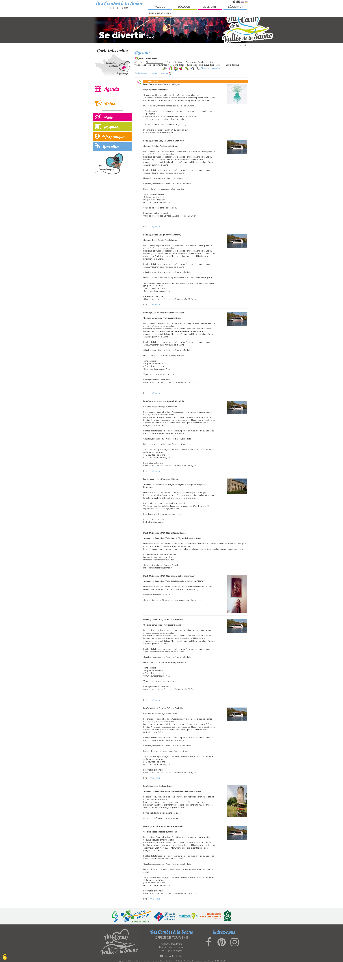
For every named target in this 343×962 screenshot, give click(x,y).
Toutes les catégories (210, 68)
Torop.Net (187, 961)
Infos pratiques (113, 136)
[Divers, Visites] (170, 68)
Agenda (111, 89)
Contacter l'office (173, 956)
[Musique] (186, 68)
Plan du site (221, 961)
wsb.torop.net (211, 961)
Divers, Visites (151, 82)
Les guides (111, 127)
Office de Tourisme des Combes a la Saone (144, 961)
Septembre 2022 (151, 73)
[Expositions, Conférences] (175, 68)
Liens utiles (110, 146)
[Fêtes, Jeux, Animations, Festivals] (181, 68)
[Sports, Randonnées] (197, 68)
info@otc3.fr (155, 227)
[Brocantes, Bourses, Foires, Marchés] (164, 68)
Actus (109, 104)
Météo (108, 117)
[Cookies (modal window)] (4, 957)
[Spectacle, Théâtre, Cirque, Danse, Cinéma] (192, 68)
